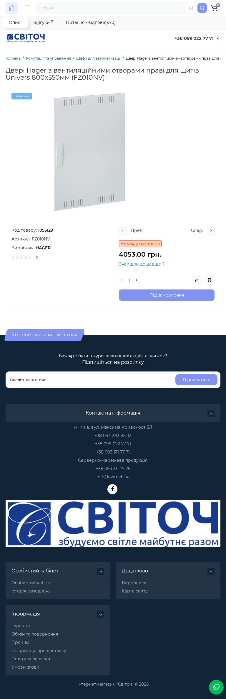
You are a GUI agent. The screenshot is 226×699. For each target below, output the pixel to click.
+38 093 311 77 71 (113, 452)
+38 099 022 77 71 (194, 38)
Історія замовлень (31, 591)
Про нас (20, 642)
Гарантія (20, 625)
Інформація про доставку (38, 650)
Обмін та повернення (34, 634)
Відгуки (43, 22)
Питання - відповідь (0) (91, 22)
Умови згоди (25, 667)
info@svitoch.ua (113, 476)
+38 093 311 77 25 (113, 468)
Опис (14, 22)
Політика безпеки (30, 659)
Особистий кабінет (32, 582)
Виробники (134, 582)
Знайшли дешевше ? (141, 264)
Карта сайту (135, 591)
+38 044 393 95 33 (113, 435)
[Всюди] (191, 8)
